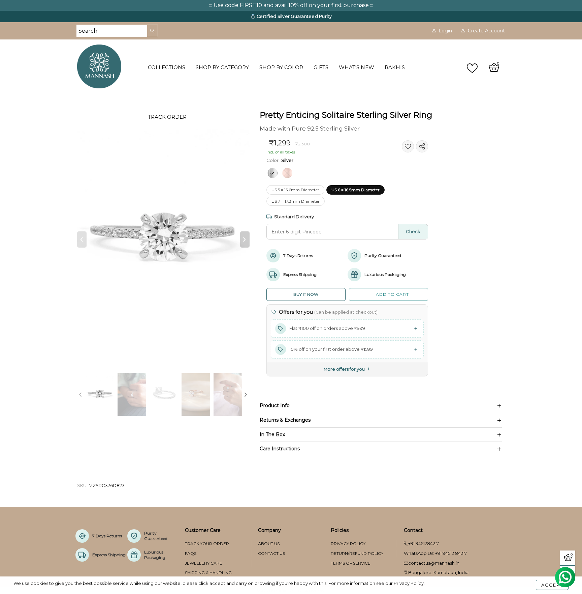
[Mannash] (108, 67)
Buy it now (305, 294)
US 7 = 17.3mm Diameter (295, 201)
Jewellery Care (203, 563)
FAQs (190, 553)
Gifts (321, 67)
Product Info (275, 405)
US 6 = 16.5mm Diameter (355, 189)
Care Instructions (280, 449)
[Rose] (287, 173)
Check (413, 231)
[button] (82, 239)
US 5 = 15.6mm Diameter (295, 189)
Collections (166, 67)
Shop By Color (281, 67)
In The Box (272, 434)
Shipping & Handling (208, 572)
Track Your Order (207, 543)
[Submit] (152, 31)
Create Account (486, 31)
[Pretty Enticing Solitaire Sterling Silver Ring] (163, 240)
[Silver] (272, 173)
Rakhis (395, 67)
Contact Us (271, 553)
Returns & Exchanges (285, 420)
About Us (269, 543)
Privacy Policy (348, 543)
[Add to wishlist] (408, 146)
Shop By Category (222, 67)
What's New (356, 67)
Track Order (167, 117)
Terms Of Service (350, 563)
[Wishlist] (473, 68)
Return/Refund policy (357, 553)
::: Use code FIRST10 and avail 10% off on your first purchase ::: (291, 5)
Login (445, 31)
